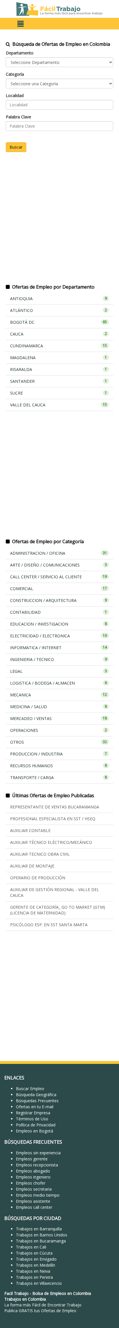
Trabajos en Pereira (34, 1277)
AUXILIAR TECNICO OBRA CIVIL (40, 854)
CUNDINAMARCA (58, 345)
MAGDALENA (58, 357)
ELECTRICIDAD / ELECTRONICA (58, 636)
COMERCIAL (58, 588)
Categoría (15, 74)
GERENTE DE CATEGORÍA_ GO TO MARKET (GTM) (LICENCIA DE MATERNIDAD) (57, 910)
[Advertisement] (59, 221)
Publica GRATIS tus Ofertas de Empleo (40, 1310)
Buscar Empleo (30, 1088)
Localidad (15, 95)
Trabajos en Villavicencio (39, 1283)
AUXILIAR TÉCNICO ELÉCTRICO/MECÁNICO (51, 842)
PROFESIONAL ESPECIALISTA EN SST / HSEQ (52, 818)
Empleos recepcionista (37, 1165)
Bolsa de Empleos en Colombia (61, 1293)
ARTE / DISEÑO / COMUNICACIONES (58, 565)
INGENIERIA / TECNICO (58, 659)
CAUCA (58, 334)
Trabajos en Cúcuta (34, 1253)
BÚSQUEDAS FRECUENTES (33, 1142)
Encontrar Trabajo (64, 1305)
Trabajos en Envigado (36, 1259)
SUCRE (58, 393)
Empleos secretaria (34, 1189)
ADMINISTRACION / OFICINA (58, 553)
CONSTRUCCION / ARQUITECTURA (58, 600)
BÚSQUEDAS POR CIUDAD (32, 1218)
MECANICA (58, 695)
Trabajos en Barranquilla (39, 1229)
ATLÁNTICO (58, 310)
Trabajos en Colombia (25, 1299)
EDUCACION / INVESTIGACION (58, 624)
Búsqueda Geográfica (36, 1094)
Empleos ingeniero (33, 1177)
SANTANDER (58, 381)
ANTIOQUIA (58, 298)
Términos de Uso (32, 1118)
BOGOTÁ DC (58, 322)
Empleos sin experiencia (38, 1152)
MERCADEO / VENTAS (58, 718)
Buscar (16, 147)
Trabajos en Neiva (33, 1271)
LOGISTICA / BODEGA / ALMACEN (58, 683)
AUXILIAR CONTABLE (30, 830)
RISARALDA (58, 369)
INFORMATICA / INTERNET (58, 647)
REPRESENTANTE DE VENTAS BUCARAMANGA (54, 807)
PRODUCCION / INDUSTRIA (58, 754)
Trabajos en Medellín (35, 1265)
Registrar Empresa (33, 1112)
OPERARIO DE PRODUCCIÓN (37, 877)
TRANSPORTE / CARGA (58, 777)
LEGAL (58, 671)
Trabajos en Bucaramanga (41, 1241)
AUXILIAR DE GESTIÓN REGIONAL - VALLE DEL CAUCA (54, 892)
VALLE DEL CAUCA (58, 405)
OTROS (58, 742)
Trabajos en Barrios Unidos (41, 1235)
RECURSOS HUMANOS (58, 765)
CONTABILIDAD (58, 612)
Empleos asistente (33, 1201)
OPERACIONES (58, 730)
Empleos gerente (32, 1159)
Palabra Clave (18, 117)
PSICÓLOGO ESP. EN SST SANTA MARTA (49, 924)
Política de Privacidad (35, 1125)
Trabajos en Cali (31, 1247)
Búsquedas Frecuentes (37, 1100)
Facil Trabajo (16, 1293)
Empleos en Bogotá (34, 1131)
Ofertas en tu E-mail (34, 1106)
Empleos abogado (33, 1171)
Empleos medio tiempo (38, 1195)
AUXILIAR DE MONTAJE (32, 866)
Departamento (20, 53)
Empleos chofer (30, 1183)
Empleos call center (34, 1207)
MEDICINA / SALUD (58, 706)
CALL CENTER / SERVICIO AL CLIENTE (58, 576)
